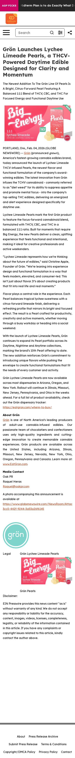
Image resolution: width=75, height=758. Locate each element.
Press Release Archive (43, 736)
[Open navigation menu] (6, 32)
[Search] (52, 33)
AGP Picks (9, 5)
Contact (66, 752)
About (21, 736)
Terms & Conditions (53, 744)
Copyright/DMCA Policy (19, 752)
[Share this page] (69, 32)
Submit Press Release (23, 744)
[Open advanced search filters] (60, 33)
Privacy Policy (48, 752)
